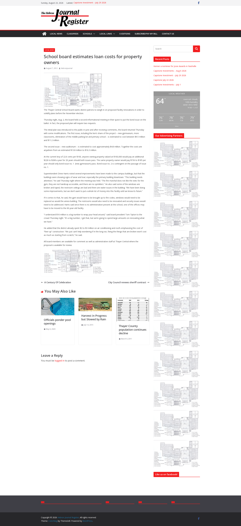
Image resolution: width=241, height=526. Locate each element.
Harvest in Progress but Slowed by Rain (94, 317)
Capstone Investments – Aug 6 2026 (170, 70)
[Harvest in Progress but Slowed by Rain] (95, 299)
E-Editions (125, 33)
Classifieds (72, 33)
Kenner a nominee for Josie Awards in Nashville (175, 66)
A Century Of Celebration (57, 282)
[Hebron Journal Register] (44, 33)
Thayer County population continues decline (132, 329)
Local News (56, 33)
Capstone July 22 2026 (164, 80)
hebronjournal (66, 68)
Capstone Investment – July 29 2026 (90, 3)
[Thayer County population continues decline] (132, 299)
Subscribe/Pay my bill (146, 33)
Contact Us (168, 33)
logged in (59, 360)
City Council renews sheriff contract (127, 282)
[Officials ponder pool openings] (57, 299)
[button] (93, 34)
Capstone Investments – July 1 (167, 84)
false (177, 126)
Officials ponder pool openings (57, 321)
